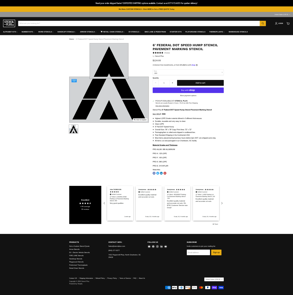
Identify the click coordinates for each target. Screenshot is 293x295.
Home (71, 39)
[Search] (263, 23)
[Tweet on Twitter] (157, 173)
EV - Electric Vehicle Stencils (79, 252)
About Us (142, 278)
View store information (162, 106)
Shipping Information (86, 278)
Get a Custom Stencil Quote (79, 246)
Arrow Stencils (74, 249)
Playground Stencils (76, 262)
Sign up (216, 252)
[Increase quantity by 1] (172, 83)
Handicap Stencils (75, 259)
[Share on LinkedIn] (161, 173)
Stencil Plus (159, 56)
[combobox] (139, 23)
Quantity (156, 78)
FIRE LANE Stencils (76, 255)
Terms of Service (125, 278)
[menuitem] (10, 31)
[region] (163, 203)
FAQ (134, 278)
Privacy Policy (112, 278)
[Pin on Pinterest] (165, 173)
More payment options (188, 95)
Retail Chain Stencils (76, 268)
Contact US (73, 278)
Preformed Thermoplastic (78, 265)
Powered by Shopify (76, 284)
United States (281, 14)
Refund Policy (100, 278)
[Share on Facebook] (154, 173)
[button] (104, 203)
